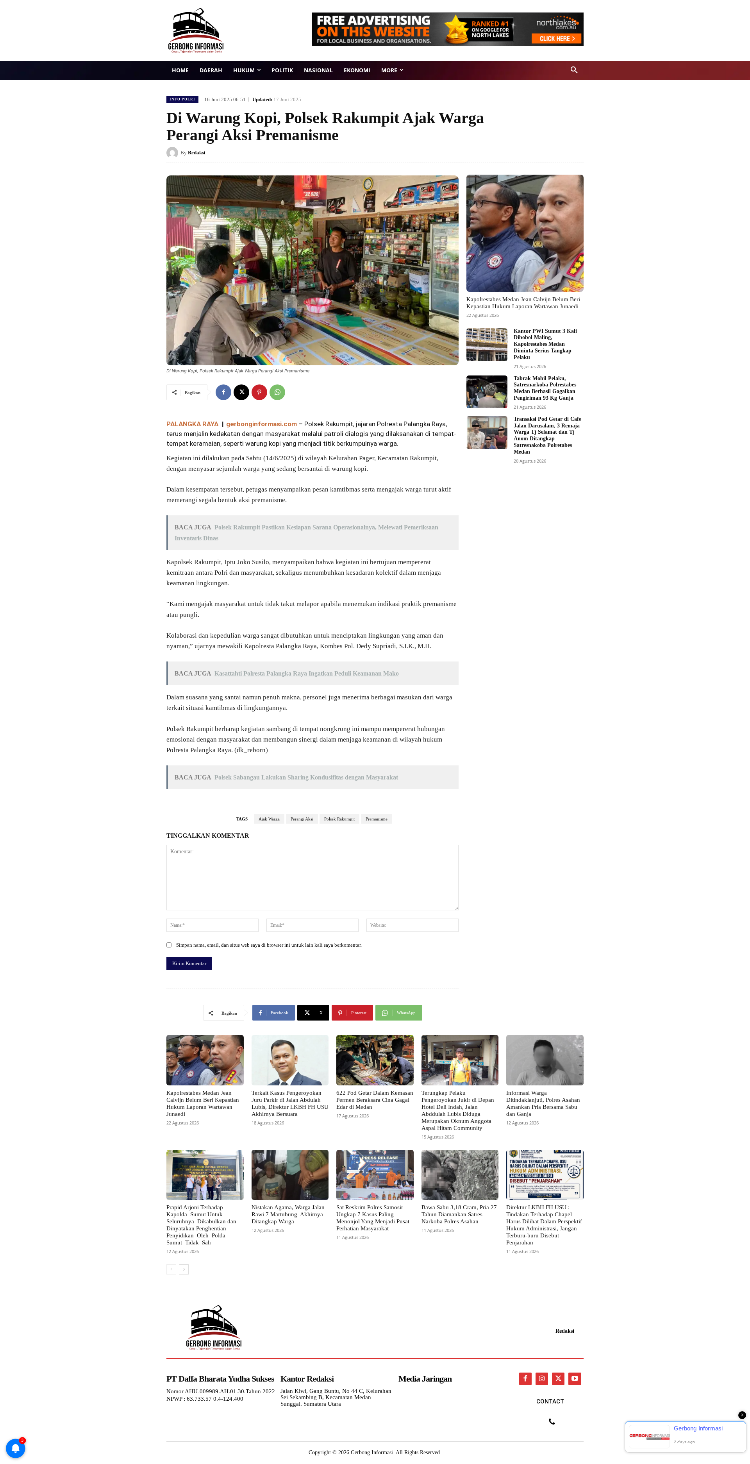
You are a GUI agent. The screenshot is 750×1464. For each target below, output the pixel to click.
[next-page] (184, 1269)
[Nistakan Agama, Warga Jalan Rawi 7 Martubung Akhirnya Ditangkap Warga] (290, 1175)
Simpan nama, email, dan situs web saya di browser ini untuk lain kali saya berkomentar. (269, 945)
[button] (574, 70)
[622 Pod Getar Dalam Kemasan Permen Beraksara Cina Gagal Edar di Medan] (375, 1060)
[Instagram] (542, 1379)
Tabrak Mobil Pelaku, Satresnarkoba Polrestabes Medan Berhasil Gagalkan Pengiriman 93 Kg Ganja (545, 388)
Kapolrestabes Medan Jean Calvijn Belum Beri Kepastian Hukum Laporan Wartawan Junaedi (202, 1103)
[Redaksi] (173, 153)
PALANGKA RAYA (193, 424)
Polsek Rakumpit (339, 819)
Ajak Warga (269, 819)
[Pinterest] (259, 392)
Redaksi (196, 153)
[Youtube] (574, 1379)
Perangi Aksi (302, 819)
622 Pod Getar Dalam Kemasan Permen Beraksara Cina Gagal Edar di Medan (374, 1100)
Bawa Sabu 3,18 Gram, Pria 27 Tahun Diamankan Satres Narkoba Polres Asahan (459, 1214)
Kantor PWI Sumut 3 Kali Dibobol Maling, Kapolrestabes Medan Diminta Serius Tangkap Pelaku (545, 344)
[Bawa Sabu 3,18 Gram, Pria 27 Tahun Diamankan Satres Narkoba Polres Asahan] (460, 1175)
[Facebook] (223, 392)
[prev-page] (171, 1269)
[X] (241, 392)
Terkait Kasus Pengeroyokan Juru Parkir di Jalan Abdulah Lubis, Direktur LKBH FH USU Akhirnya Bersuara (290, 1103)
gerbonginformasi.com (261, 424)
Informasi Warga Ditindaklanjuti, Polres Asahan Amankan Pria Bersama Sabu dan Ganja (543, 1103)
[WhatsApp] (277, 392)
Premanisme (377, 819)
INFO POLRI (182, 99)
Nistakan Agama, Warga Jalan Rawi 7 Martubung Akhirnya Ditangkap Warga (288, 1214)
